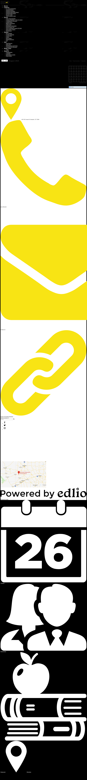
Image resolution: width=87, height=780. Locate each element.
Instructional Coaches (10, 54)
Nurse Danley (9, 56)
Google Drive (9, 35)
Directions (29, 772)
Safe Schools (9, 38)
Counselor (8, 53)
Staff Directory (9, 43)
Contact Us (3, 329)
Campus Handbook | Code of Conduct (14, 19)
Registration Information (11, 26)
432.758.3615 (4, 206)
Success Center (9, 14)
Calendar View (82, 82)
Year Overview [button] (76, 60)
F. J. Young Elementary (11, 8)
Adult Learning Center (11, 16)
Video (7, 49)
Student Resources (10, 39)
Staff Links (8, 44)
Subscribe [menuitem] (83, 60)
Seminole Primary (10, 9)
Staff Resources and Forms (12, 45)
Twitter (4, 425)
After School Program (10, 18)
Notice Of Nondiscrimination (7, 416)
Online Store (8, 24)
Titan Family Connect (10, 29)
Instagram (4, 428)
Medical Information (10, 23)
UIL (7, 40)
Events (72, 87)
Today (70, 82)
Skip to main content (5, 1)
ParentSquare (9, 30)
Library (7, 37)
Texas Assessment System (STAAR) (14, 28)
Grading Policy (9, 22)
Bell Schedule (9, 33)
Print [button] (71, 60)
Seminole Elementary (10, 11)
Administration (9, 52)
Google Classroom (10, 34)
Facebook (4, 422)
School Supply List (10, 27)
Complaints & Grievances (11, 21)
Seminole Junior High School (12, 12)
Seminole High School (11, 13)
